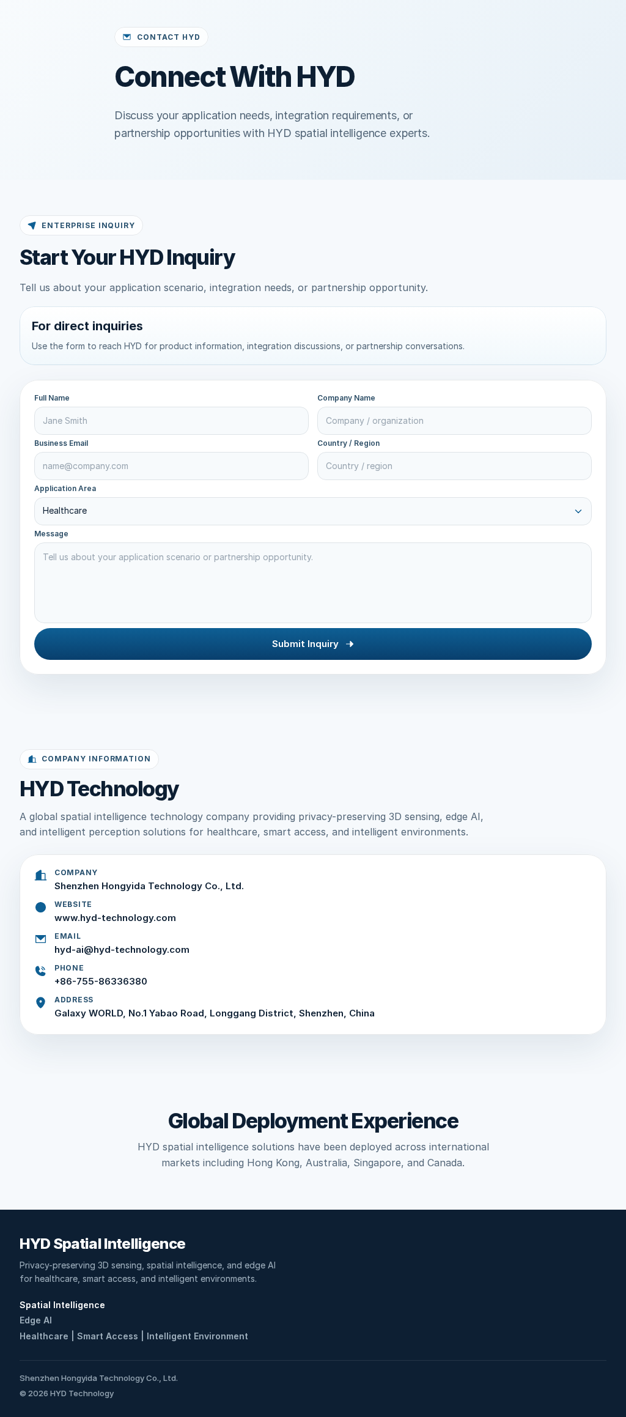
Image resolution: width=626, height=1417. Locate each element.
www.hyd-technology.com (115, 917)
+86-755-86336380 (100, 981)
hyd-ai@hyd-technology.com (122, 949)
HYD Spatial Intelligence (102, 1243)
